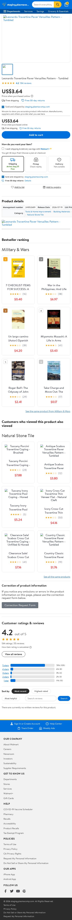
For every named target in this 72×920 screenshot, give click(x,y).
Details (28, 180)
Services (28, 11)
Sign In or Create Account (27, 723)
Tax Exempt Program (13, 833)
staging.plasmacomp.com (37, 106)
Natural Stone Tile (35, 214)
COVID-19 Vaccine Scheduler (18, 809)
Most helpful (11, 698)
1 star (6, 680)
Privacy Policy (10, 848)
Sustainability (9, 763)
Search (64, 698)
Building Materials (61, 211)
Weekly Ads (49, 728)
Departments (13, 11)
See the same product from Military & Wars (48, 411)
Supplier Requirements (14, 768)
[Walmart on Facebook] (5, 891)
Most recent (20, 691)
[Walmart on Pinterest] (24, 891)
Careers (7, 749)
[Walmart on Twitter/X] (12, 891)
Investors (7, 758)
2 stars (5, 677)
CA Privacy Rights (12, 853)
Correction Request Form (20, 605)
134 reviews (25, 83)
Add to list (19, 187)
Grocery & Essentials (58, 11)
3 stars (5, 673)
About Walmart (11, 744)
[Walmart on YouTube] (18, 891)
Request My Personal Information (19, 858)
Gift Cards (8, 798)
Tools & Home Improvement (38, 211)
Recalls (6, 818)
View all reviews (13, 654)
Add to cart (36, 135)
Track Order (27, 728)
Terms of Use (9, 844)
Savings (40, 11)
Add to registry (53, 187)
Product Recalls (11, 828)
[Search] (58, 4)
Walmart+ (8, 793)
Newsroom (8, 753)
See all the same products (57, 576)
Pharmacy (8, 814)
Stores (6, 784)
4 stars (5, 669)
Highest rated (41, 691)
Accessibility (9, 823)
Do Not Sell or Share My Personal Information (25, 863)
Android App (9, 879)
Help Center (56, 723)
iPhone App (9, 874)
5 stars (5, 665)
